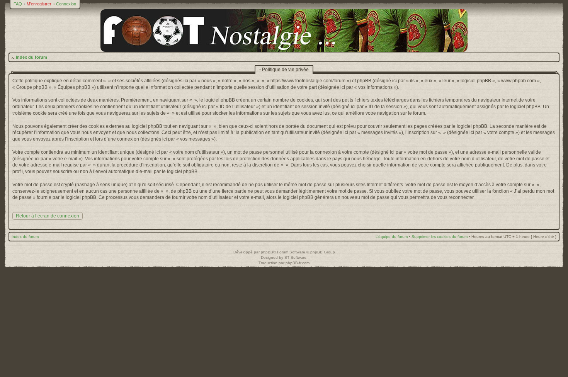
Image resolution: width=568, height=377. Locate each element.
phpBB (267, 252)
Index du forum (31, 57)
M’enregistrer (39, 4)
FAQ (18, 4)
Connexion (66, 4)
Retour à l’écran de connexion (47, 216)
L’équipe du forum (392, 236)
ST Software (295, 257)
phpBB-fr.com (298, 263)
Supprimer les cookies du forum (440, 236)
